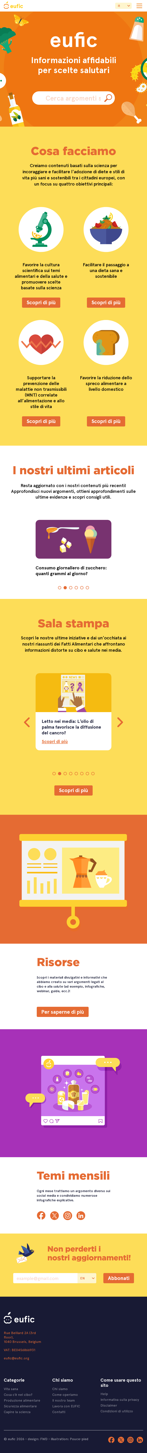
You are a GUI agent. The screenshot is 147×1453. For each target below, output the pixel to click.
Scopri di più (41, 302)
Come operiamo (65, 1394)
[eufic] (13, 6)
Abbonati (118, 1278)
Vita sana (11, 1388)
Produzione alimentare (22, 1400)
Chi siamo (60, 1388)
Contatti (58, 1411)
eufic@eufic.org (16, 1358)
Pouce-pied (79, 1438)
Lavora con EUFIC (66, 1406)
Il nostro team (63, 1400)
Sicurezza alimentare (20, 1406)
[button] (59, 587)
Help (104, 1393)
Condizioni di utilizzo (116, 1410)
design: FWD (37, 1438)
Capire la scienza (17, 1411)
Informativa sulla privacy (119, 1399)
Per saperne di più (62, 1012)
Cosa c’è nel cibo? (18, 1394)
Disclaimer (108, 1405)
